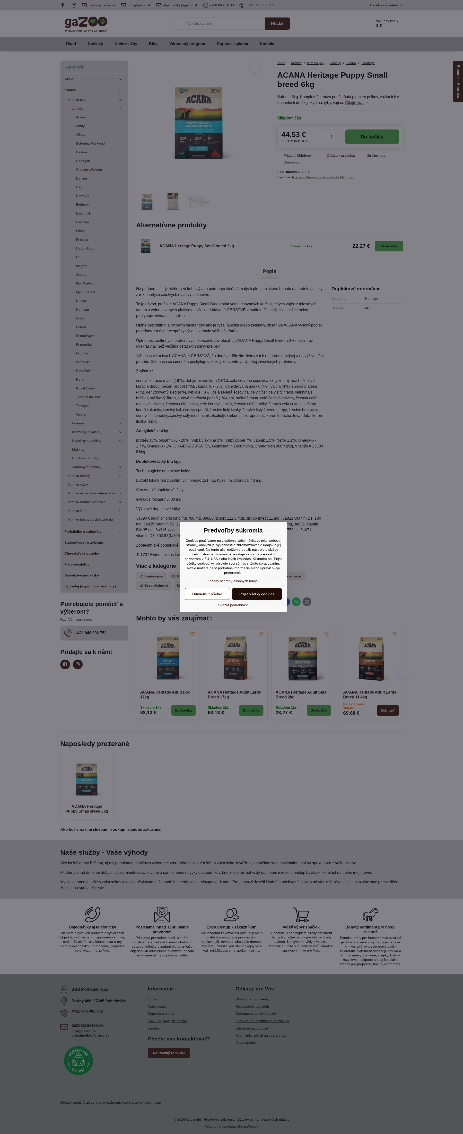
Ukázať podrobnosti (233, 605)
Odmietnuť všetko (207, 594)
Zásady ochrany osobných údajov (233, 581)
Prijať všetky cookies (256, 594)
